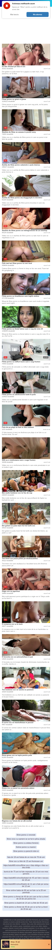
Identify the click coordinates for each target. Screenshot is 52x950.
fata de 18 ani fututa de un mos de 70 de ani (26, 857)
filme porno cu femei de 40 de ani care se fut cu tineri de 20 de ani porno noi (26, 898)
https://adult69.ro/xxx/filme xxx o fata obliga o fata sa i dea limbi (26, 866)
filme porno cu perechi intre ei (26, 851)
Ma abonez (37, 14)
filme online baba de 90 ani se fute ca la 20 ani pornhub (26, 891)
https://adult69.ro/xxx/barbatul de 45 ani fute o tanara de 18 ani (26, 879)
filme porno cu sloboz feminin (26, 843)
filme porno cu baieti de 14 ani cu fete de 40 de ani (26, 903)
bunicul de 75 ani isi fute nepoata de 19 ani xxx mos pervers (26, 873)
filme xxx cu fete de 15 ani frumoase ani (26, 861)
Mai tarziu (14, 14)
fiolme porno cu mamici (26, 847)
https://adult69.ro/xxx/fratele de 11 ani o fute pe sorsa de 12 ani (26, 885)
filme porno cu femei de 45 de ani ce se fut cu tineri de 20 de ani (26, 908)
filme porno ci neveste (26, 835)
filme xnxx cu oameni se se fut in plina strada (26, 839)
